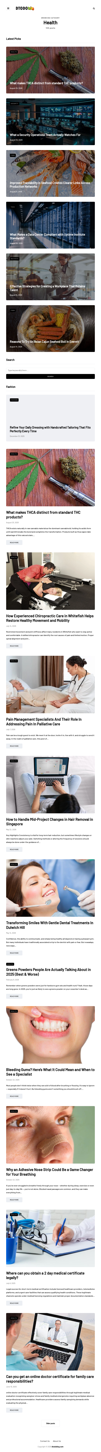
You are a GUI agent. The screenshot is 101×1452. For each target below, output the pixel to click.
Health (14, 52)
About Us (57, 1441)
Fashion (14, 400)
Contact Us (45, 1441)
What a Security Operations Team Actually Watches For (45, 135)
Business (14, 258)
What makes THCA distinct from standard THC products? (46, 83)
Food (13, 155)
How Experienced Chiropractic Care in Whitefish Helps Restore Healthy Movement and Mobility (50, 618)
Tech (13, 207)
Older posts (50, 1423)
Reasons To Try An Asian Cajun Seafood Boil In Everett (44, 341)
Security (14, 103)
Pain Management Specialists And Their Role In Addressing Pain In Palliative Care (44, 721)
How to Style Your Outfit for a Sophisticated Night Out (44, 431)
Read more (14, 542)
